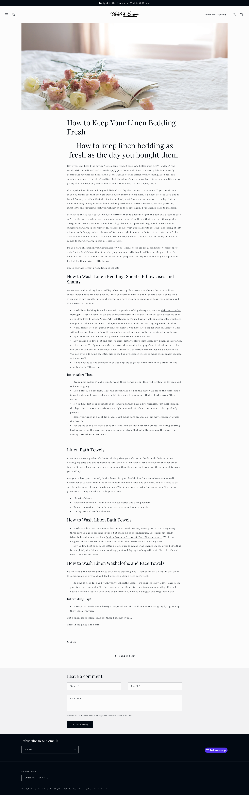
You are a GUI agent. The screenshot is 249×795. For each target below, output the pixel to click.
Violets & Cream (35, 789)
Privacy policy (85, 789)
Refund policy (70, 789)
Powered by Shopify (52, 789)
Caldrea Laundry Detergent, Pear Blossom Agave (134, 537)
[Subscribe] (74, 749)
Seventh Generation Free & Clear (139, 349)
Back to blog (127, 656)
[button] (6, 14)
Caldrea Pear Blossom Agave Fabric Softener (99, 319)
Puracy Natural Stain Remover (87, 434)
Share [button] (73, 642)
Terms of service (102, 789)
